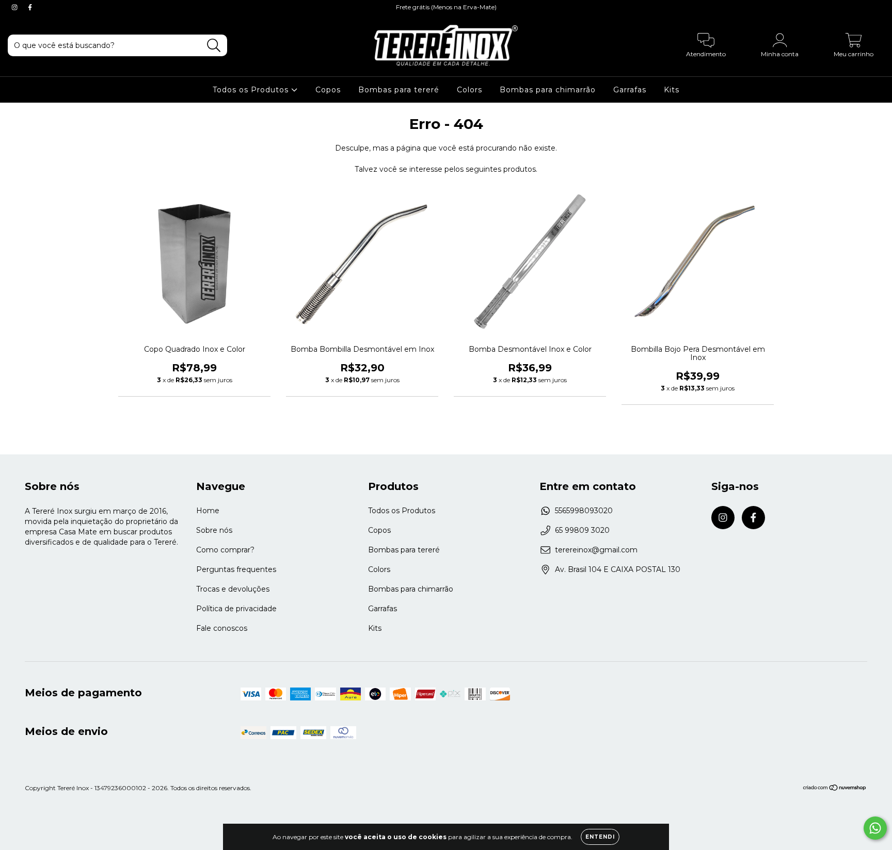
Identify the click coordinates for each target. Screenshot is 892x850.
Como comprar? (225, 549)
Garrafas (629, 89)
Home (207, 510)
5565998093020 (584, 510)
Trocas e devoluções (232, 589)
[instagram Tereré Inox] (15, 7)
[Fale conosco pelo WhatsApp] (875, 828)
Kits (671, 89)
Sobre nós (214, 530)
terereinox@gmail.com (596, 549)
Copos (328, 89)
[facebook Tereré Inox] (30, 7)
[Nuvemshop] (835, 789)
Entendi (600, 836)
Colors (469, 89)
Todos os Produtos (252, 89)
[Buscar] (214, 46)
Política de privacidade (236, 608)
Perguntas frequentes (236, 569)
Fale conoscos (221, 628)
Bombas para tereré (398, 89)
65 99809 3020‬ (582, 530)
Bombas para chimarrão (548, 89)
